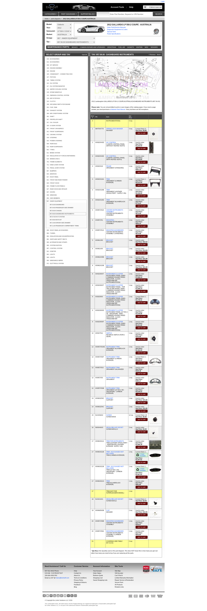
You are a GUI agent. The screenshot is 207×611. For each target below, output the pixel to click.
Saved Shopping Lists (100, 580)
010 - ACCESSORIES (53, 59)
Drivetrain (111, 47)
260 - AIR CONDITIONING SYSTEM (57, 113)
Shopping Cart (98, 578)
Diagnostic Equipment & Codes (117, 29)
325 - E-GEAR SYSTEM (54, 125)
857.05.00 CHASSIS (56, 210)
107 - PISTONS (51, 77)
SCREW (109, 415)
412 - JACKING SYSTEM (54, 134)
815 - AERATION (52, 174)
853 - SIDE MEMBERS (53, 198)
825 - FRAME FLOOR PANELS (56, 186)
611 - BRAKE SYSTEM (53, 153)
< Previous (152, 54)
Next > (159, 54)
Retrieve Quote (98, 575)
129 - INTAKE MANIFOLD (54, 92)
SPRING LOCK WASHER (114, 129)
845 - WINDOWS (52, 195)
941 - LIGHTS (51, 254)
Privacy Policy (78, 580)
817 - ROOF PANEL (52, 177)
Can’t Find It (119, 575)
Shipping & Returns (80, 582)
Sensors (154, 47)
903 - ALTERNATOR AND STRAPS (57, 242)
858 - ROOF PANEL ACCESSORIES (57, 230)
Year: (48, 28)
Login (163, 1)
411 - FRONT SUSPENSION (55, 131)
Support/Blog (87, 14)
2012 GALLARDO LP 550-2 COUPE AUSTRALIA (79, 19)
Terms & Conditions (80, 578)
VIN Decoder (119, 573)
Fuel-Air (121, 47)
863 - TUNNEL (51, 233)
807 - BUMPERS (51, 171)
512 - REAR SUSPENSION (55, 146)
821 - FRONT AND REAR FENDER (57, 180)
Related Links (119, 587)
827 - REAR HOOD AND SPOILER (57, 189)
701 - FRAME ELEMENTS (54, 162)
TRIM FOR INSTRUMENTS (115, 441)
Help (131, 7)
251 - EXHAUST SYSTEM (54, 110)
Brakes (75, 47)
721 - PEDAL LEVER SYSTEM (55, 168)
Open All (84, 54)
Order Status (97, 573)
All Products (119, 585)
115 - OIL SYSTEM (52, 83)
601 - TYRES (50, 149)
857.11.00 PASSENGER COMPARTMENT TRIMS (64, 225)
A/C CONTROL (111, 142)
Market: (49, 34)
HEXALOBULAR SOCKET (114, 427)
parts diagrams (56, 19)
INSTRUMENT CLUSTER (114, 274)
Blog (75, 587)
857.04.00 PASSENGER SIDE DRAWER (61, 207)
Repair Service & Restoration (124, 580)
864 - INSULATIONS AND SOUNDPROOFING (60, 236)
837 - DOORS (51, 192)
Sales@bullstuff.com (62, 578)
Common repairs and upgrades (92, 47)
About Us (77, 575)
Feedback (77, 585)
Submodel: (50, 31)
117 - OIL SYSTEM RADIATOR (56, 86)
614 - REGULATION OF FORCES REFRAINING (61, 156)
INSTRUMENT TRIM (113, 347)
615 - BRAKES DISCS (53, 159)
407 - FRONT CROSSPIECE (55, 128)
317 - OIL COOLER (52, 122)
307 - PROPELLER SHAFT (55, 119)
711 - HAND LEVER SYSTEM (55, 165)
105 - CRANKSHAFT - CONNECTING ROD (59, 74)
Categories (50, 14)
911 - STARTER (51, 251)
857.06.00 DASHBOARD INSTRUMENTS (62, 213)
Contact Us (77, 573)
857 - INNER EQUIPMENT (54, 201)
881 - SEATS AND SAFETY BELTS (57, 239)
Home (47, 19)
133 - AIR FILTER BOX (53, 98)
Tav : (48, 42)
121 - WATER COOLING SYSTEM (57, 89)
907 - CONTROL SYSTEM (54, 248)
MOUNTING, (110, 220)
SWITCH (109, 333)
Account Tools (117, 7)
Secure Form (119, 582)
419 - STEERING (52, 137)
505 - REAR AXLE (52, 143)
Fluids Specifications (114, 34)
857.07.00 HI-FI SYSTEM (57, 216)
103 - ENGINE (51, 71)
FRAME (108, 166)
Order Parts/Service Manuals (116, 27)
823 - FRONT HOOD (53, 183)
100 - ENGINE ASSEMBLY (54, 68)
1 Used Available (143, 455)
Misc (146, 47)
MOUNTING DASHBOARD (115, 521)
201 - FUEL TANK (52, 107)
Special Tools (111, 32)
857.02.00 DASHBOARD (57, 204)
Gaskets (130, 47)
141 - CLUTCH (51, 101)
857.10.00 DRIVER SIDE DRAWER (60, 222)
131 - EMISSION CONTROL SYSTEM (58, 95)
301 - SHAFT (50, 116)
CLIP (107, 510)
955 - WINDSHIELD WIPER (55, 260)
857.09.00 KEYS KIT (56, 219)
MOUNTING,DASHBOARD (115, 230)
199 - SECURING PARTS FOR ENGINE (58, 104)
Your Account (97, 571)
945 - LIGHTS (51, 257)
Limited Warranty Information (124, 578)
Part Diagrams (68, 14)
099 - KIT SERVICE (52, 65)
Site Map (118, 571)
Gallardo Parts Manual (118, 109)
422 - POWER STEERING (54, 140)
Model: (49, 24)
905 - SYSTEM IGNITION (54, 245)
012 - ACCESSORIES (53, 62)
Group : (49, 38)
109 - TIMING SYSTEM (53, 80)
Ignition (139, 47)
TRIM (108, 179)
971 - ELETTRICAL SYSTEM (55, 263)
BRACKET (109, 240)
